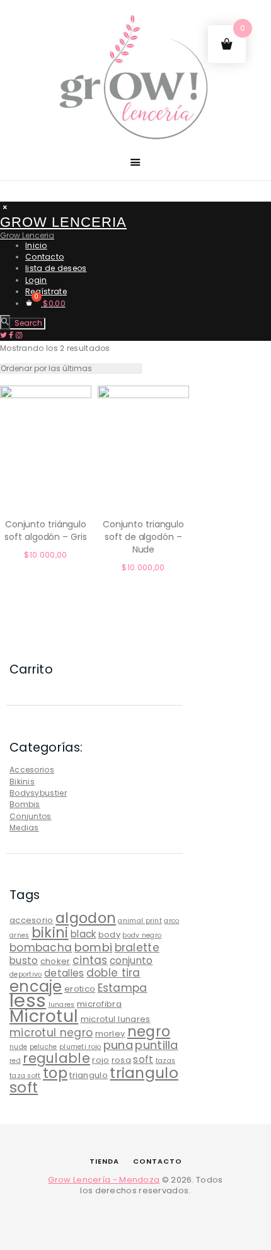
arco (171, 921)
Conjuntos (30, 816)
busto (23, 960)
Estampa (122, 987)
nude (18, 1047)
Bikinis (22, 781)
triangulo (88, 1075)
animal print (140, 921)
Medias (24, 827)
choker (55, 961)
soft (143, 1059)
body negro (141, 935)
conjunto (131, 960)
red (15, 1060)
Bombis (24, 804)
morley (110, 1034)
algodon (85, 918)
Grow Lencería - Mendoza (103, 1180)
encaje (35, 986)
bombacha (40, 947)
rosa (121, 1060)
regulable (56, 1058)
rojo (100, 1060)
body (109, 935)
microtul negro (51, 1032)
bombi (93, 947)
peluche (43, 1047)
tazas (166, 1060)
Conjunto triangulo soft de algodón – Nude (143, 537)
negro (149, 1031)
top (55, 1073)
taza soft (25, 1076)
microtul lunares (116, 1019)
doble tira (113, 972)
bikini (50, 932)
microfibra (99, 1004)
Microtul (43, 1016)
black (83, 934)
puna (118, 1045)
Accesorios (31, 769)
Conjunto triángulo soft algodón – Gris (45, 530)
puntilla (156, 1045)
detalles (64, 973)
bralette (137, 947)
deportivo (25, 974)
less (27, 1000)
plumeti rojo (80, 1047)
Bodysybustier (38, 793)
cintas (90, 960)
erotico (79, 989)
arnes (19, 935)
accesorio (31, 920)
